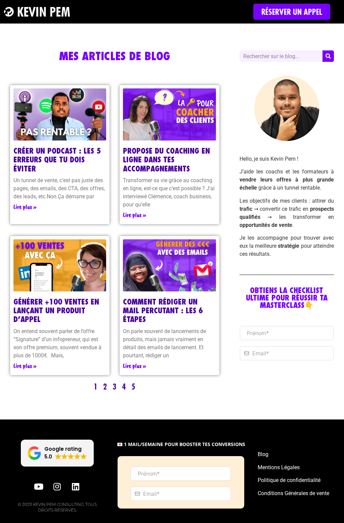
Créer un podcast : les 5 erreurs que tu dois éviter (57, 159)
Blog (263, 454)
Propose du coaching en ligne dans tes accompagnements (166, 159)
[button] (57, 453)
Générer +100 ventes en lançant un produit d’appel (56, 310)
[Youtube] (38, 486)
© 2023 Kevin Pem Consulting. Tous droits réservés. (57, 507)
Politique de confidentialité (289, 480)
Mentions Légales (279, 467)
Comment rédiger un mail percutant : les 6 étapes (163, 310)
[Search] (328, 56)
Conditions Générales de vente (293, 493)
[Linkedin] (75, 486)
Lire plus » (25, 206)
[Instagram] (57, 486)
